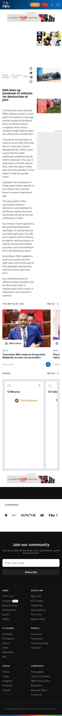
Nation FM (36, 596)
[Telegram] (31, 77)
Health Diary (37, 605)
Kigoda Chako (38, 619)
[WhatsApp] (31, 81)
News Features (38, 610)
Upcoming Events (39, 643)
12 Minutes (13, 391)
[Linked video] (49, 38)
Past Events (36, 638)
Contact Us (36, 694)
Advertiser (36, 647)
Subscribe (31, 572)
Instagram (7, 681)
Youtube (6, 690)
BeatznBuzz (8, 652)
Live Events (36, 634)
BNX (4, 656)
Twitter (5, 676)
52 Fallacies (8, 638)
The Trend (36, 614)
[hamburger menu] (58, 4)
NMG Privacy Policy (40, 681)
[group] (12, 515)
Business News (9, 605)
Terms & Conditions (40, 676)
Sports (5, 614)
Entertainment (9, 610)
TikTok (5, 672)
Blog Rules (36, 685)
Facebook (7, 685)
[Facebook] (31, 68)
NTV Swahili (37, 601)
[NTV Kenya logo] (6, 4)
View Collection (28, 400)
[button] (57, 4)
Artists (5, 647)
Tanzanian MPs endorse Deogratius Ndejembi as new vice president (23, 356)
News (26, 76)
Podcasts (9, 601)
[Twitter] (31, 73)
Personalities (37, 672)
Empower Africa (39, 690)
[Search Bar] (52, 4)
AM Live (6, 643)
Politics (5, 619)
